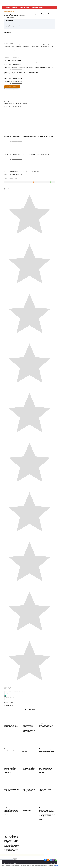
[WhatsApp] (56, 860)
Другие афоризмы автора (14, 25)
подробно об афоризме (16, 64)
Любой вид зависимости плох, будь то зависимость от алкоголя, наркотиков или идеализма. (46, 725)
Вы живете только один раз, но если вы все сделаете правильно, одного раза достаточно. (29, 769)
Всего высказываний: (10, 50)
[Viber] (53, 860)
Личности (14, 7)
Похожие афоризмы (13, 26)
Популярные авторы (24, 7)
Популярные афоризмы (37, 7)
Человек (16, 178)
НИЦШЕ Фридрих (38, 138)
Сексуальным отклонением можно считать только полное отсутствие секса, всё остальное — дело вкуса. (11, 726)
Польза (11, 178)
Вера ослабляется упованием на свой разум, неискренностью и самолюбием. (28, 790)
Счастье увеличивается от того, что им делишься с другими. (46, 789)
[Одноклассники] (48, 860)
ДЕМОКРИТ (25, 103)
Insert (15, 859)
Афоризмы (7, 7)
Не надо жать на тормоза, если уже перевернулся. (11, 749)
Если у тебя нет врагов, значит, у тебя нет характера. (28, 750)
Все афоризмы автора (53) (12, 86)
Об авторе (10, 23)
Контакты (52, 863)
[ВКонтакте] (45, 860)
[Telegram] (51, 860)
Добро (6, 178)
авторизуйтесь (8, 688)
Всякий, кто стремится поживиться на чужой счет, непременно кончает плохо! (46, 750)
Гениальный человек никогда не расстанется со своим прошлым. (29, 809)
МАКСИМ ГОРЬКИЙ (10, 17)
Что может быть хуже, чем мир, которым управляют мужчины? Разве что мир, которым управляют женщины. (46, 770)
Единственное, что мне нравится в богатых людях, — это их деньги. (11, 789)
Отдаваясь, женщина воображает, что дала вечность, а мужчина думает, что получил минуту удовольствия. (11, 770)
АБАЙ (38, 171)
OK (56, 865)
